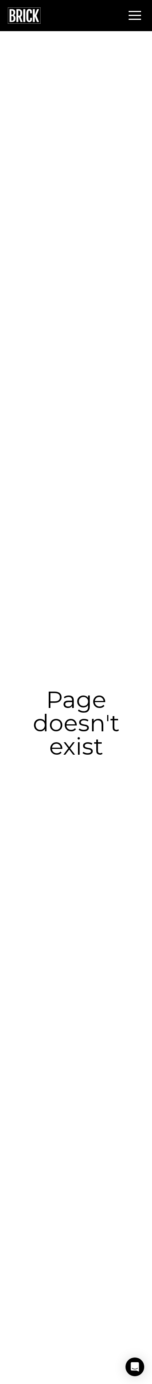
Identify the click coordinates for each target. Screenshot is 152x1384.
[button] (134, 15)
